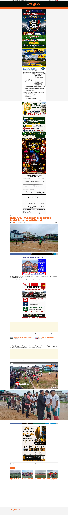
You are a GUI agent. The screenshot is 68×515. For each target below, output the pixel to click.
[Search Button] (57, 8)
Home (12, 7)
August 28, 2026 (16, 338)
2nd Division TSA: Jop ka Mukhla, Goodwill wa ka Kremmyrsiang (46, 337)
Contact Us (13, 0)
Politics (16, 7)
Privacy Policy (16, 0)
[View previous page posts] (33, 341)
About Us (11, 0)
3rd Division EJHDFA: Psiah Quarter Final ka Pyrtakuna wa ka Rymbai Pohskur (23, 337)
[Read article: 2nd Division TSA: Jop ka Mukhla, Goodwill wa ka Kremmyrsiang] (36, 338)
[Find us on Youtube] (57, 0)
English (43, 7)
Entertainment (48, 7)
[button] (67, 404)
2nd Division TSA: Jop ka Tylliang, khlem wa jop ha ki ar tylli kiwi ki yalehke (40, 479)
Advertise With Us (18, 0)
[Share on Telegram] (55, 254)
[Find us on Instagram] (56, 0)
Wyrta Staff (13, 222)
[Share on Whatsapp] (53, 254)
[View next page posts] (34, 341)
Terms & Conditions (22, 0)
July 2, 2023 (17, 222)
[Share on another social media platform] (57, 254)
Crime (34, 7)
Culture (21, 7)
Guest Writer (54, 7)
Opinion (26, 7)
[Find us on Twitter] (55, 0)
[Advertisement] (34, 327)
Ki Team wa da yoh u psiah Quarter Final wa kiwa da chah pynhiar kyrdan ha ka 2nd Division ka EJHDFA (52, 479)
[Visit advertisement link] (34, 55)
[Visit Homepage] (34, 4)
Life (38, 7)
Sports (30, 7)
